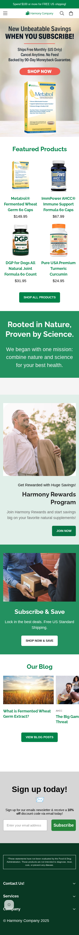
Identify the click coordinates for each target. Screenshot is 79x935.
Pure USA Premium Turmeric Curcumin (58, 268)
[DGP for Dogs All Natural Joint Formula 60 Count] (20, 240)
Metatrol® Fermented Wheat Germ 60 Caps (20, 204)
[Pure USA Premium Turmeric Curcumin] (58, 240)
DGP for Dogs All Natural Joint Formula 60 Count (20, 268)
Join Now (63, 531)
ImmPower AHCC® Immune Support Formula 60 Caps (58, 204)
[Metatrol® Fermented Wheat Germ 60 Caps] (20, 175)
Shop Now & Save (39, 640)
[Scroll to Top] (71, 902)
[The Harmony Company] (39, 13)
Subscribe (64, 825)
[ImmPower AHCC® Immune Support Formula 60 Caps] (58, 175)
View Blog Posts (39, 737)
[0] (71, 13)
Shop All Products (40, 297)
